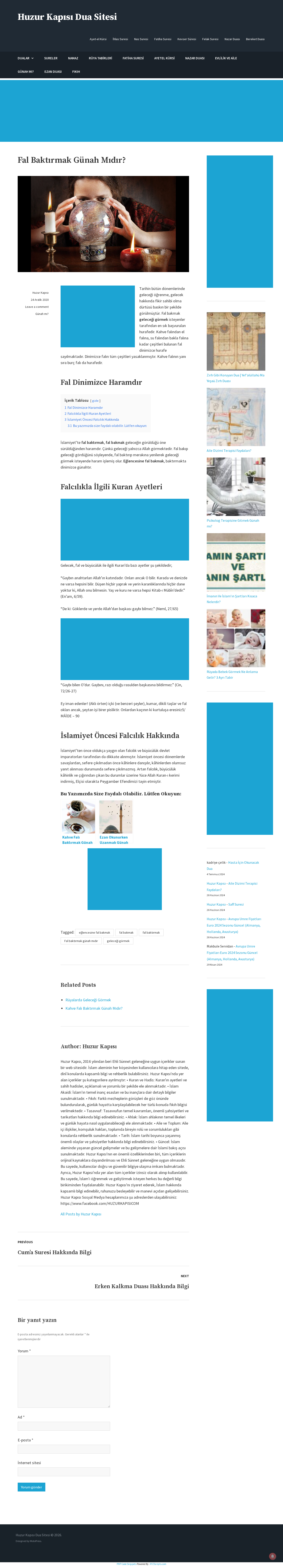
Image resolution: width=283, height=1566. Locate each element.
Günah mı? (42, 314)
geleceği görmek (118, 941)
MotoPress (35, 1541)
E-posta (25, 1440)
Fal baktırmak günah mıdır (81, 941)
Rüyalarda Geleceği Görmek (88, 999)
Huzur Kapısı (41, 293)
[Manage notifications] (272, 1556)
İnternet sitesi (29, 1462)
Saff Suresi (236, 904)
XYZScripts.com (158, 1564)
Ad (21, 1417)
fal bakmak (126, 932)
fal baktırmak (151, 932)
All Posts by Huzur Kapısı (81, 1214)
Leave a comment (37, 307)
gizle (95, 401)
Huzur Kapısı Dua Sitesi (67, 17)
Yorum (24, 1350)
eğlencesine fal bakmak (94, 932)
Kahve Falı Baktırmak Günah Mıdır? (93, 1008)
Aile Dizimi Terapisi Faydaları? (229, 450)
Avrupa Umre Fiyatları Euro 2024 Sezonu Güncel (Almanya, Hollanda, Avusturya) (234, 925)
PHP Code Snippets (126, 1564)
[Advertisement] (141, 113)
